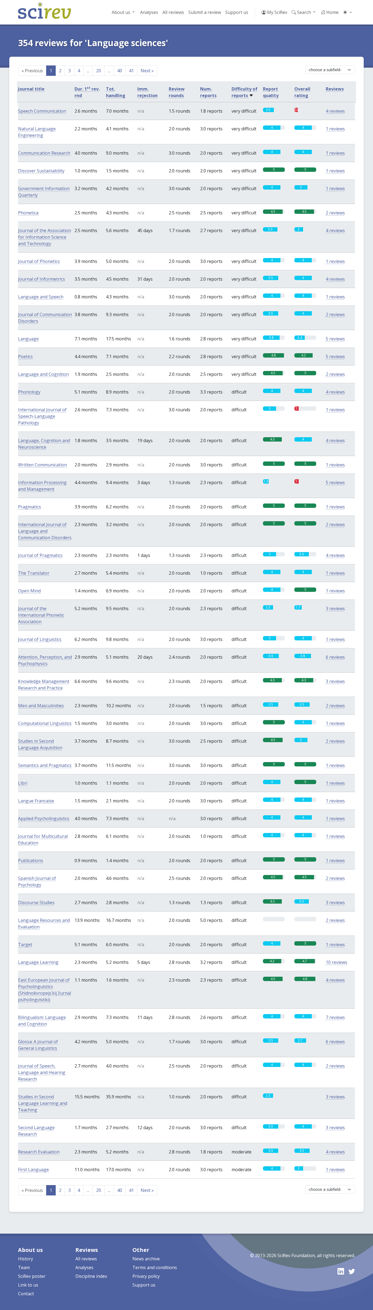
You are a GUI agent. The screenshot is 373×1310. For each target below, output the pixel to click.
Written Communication (42, 465)
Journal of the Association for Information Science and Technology (44, 237)
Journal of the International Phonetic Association (41, 615)
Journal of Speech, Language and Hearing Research (41, 1072)
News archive (146, 1259)
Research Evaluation (39, 1152)
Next (147, 71)
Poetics (25, 356)
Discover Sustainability (41, 171)
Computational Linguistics (45, 723)
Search (303, 12)
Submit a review (204, 12)
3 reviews (335, 608)
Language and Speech (40, 297)
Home (332, 12)
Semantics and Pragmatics (45, 765)
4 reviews (335, 111)
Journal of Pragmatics (40, 555)
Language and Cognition (43, 374)
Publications (30, 861)
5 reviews (335, 339)
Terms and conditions (154, 1267)
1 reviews (335, 129)
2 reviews (335, 213)
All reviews (173, 12)
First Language (33, 1170)
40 (119, 71)
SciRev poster (32, 1276)
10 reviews (336, 962)
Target (25, 945)
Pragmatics (29, 507)
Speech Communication (42, 111)
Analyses (149, 12)
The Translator (33, 573)
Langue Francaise (36, 801)
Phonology (29, 392)
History (25, 1259)
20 (98, 71)
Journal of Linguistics (39, 639)
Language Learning (38, 962)
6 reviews (335, 657)
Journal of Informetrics (41, 279)
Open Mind (29, 591)
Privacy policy (146, 1276)
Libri (22, 783)
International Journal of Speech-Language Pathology (42, 416)
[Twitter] (351, 1271)
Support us (236, 12)
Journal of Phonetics (39, 261)
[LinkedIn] (341, 1271)
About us (121, 12)
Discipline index (91, 1276)
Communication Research (44, 153)
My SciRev (276, 12)
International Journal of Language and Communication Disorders (45, 531)
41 (131, 71)
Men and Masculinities (41, 706)
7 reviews (335, 1017)
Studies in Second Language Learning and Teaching (42, 1103)
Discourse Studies (36, 903)
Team (24, 1267)
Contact (26, 1294)
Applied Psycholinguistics (43, 819)
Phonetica (28, 213)
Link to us (28, 1285)
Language (28, 339)
